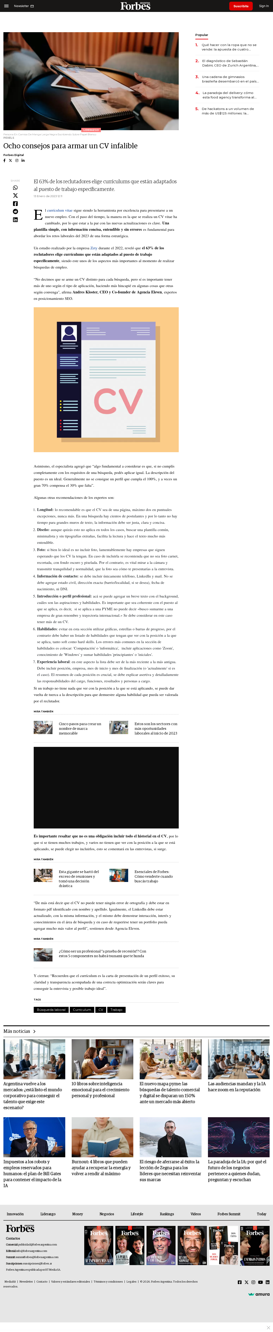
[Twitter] (15, 196)
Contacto (42, 1281)
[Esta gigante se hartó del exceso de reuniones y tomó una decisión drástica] (43, 875)
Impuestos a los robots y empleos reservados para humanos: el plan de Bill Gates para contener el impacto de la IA (32, 1174)
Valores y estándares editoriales (70, 1281)
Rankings (167, 1214)
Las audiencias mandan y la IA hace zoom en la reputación (237, 1087)
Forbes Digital (13, 155)
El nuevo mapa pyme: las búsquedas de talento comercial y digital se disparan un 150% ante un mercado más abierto (170, 1093)
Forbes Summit (229, 1214)
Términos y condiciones (108, 1281)
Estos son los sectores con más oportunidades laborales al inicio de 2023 (156, 728)
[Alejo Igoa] (161, 1246)
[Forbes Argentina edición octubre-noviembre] (223, 1246)
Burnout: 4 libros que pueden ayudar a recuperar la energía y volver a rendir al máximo (101, 1168)
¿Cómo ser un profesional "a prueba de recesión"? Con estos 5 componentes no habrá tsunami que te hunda (102, 954)
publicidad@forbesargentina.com (37, 1244)
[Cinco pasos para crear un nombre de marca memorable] (43, 727)
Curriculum (82, 1010)
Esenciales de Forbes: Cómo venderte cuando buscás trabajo (154, 876)
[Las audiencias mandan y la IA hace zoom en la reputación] (239, 1059)
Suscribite (241, 6)
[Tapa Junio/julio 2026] (98, 1246)
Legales (131, 1281)
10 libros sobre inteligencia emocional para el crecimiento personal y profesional (100, 1090)
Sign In (264, 6)
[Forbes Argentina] (136, 6)
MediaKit (10, 1281)
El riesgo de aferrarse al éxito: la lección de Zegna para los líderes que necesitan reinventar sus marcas (170, 1171)
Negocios (107, 1214)
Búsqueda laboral (51, 1010)
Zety (94, 247)
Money (77, 1214)
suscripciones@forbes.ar (37, 1263)
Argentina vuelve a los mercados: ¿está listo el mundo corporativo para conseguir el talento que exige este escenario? (32, 1096)
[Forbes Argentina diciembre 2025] (192, 1246)
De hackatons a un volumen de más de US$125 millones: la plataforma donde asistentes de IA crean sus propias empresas (230, 111)
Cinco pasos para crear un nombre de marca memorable (80, 728)
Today (261, 1214)
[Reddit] (15, 212)
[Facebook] (15, 204)
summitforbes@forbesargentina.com (37, 1257)
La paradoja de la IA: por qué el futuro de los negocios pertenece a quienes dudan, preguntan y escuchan (237, 1171)
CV (101, 1010)
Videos (196, 1214)
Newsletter (26, 1281)
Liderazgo (48, 1214)
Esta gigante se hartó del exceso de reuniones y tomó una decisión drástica (79, 879)
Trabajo (116, 1010)
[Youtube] (260, 1282)
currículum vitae (60, 210)
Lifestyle (137, 1214)
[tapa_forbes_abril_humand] (129, 1246)
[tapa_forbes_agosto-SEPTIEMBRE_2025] (254, 1246)
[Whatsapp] (15, 188)
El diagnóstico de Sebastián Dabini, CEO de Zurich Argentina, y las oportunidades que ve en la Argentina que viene (230, 63)
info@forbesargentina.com (31, 1251)
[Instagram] (253, 1282)
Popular (201, 35)
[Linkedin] (15, 220)
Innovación (15, 1214)
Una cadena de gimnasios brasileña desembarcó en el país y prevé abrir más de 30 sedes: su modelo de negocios (230, 79)
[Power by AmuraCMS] (259, 1294)
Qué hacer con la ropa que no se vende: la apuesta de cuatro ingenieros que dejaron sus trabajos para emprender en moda (229, 47)
